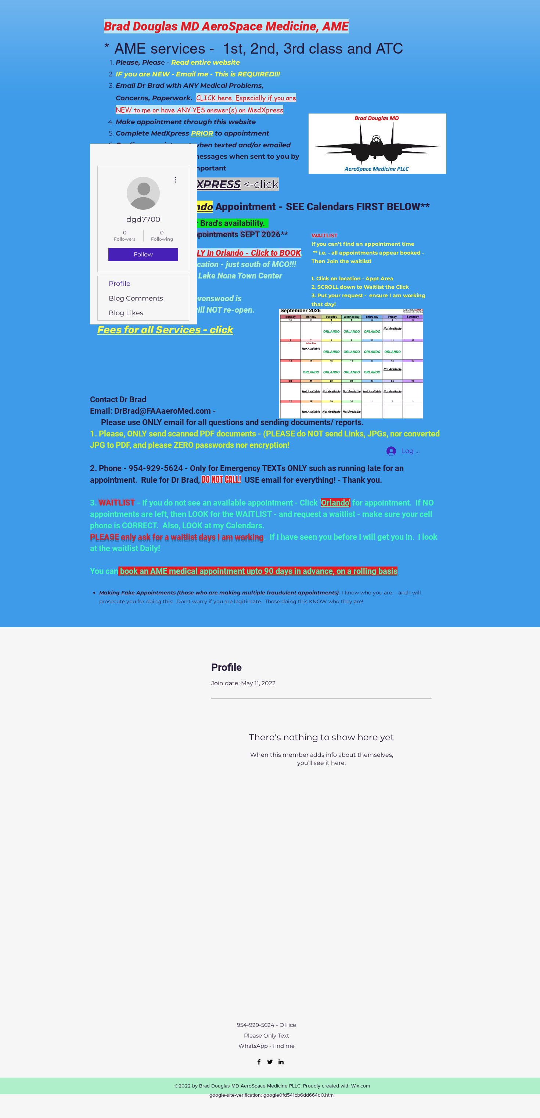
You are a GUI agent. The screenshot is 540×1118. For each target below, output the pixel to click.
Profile (119, 284)
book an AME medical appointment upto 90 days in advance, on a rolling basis (258, 571)
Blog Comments (136, 298)
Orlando (335, 502)
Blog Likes (126, 313)
